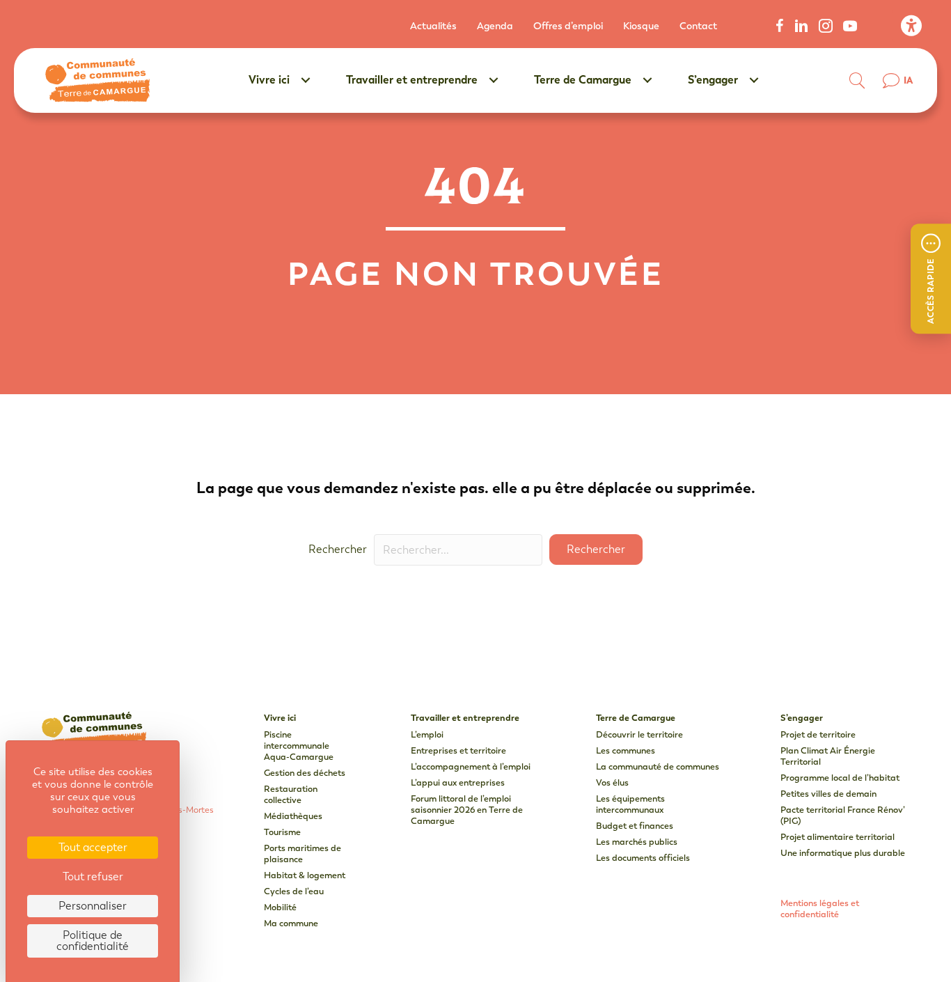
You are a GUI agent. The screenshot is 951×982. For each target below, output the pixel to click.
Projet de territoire (818, 734)
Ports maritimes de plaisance (302, 853)
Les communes (625, 750)
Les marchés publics (636, 841)
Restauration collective (290, 794)
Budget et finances (634, 825)
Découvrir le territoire (639, 734)
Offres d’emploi (568, 26)
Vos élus (612, 782)
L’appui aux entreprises (458, 782)
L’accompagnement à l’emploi (470, 766)
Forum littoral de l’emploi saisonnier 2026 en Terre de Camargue (467, 809)
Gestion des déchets (304, 772)
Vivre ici (269, 79)
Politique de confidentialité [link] (92, 940)
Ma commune (291, 923)
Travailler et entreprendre (412, 79)
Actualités (433, 26)
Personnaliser (92, 905)
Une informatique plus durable (842, 853)
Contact (698, 26)
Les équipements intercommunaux (630, 804)
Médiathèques (293, 816)
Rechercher (337, 549)
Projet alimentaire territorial (837, 837)
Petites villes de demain (828, 793)
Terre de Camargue (582, 79)
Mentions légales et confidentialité (819, 908)
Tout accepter (92, 847)
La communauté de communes (657, 766)
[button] (931, 279)
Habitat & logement (304, 875)
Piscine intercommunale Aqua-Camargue (298, 745)
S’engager (713, 79)
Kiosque (641, 26)
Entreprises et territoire (458, 750)
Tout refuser (93, 876)
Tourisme (282, 832)
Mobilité (280, 907)
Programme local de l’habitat (839, 777)
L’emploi (427, 734)
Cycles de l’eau (294, 891)
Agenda (495, 26)
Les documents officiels (643, 857)
